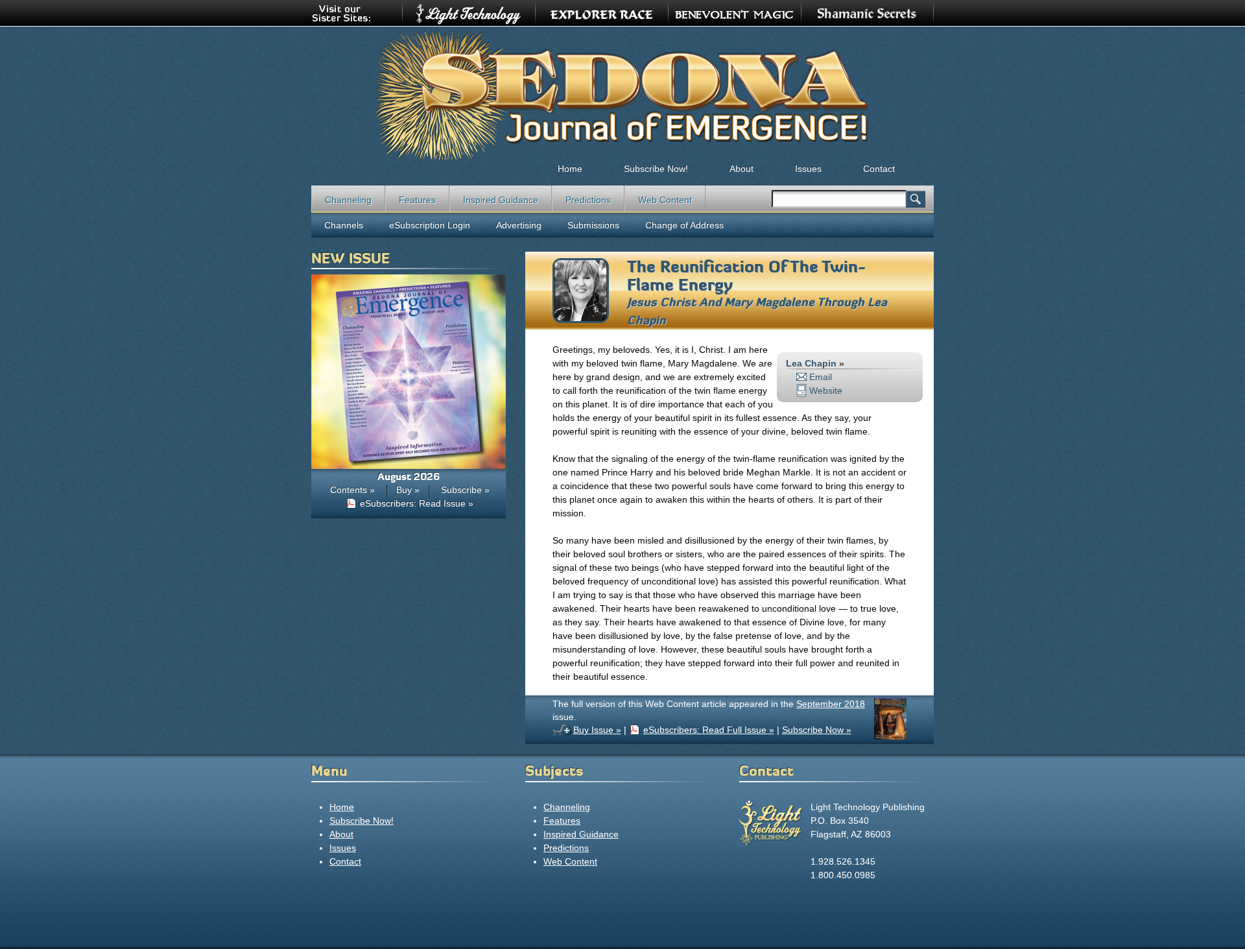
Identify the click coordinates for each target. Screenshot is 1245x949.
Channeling (348, 200)
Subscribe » (465, 490)
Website (825, 390)
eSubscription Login (429, 225)
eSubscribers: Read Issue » (416, 503)
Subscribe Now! (656, 168)
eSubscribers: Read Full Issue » (708, 730)
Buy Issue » (597, 730)
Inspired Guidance (500, 200)
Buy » (408, 490)
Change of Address (684, 225)
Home (570, 168)
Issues (808, 168)
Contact (879, 168)
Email (820, 377)
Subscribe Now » (816, 730)
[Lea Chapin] (580, 320)
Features (417, 200)
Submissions (593, 225)
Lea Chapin (811, 363)
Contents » (352, 490)
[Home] (622, 95)
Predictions (588, 200)
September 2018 (830, 704)
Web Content (665, 200)
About (741, 168)
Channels (343, 225)
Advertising (518, 225)
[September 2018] (890, 736)
